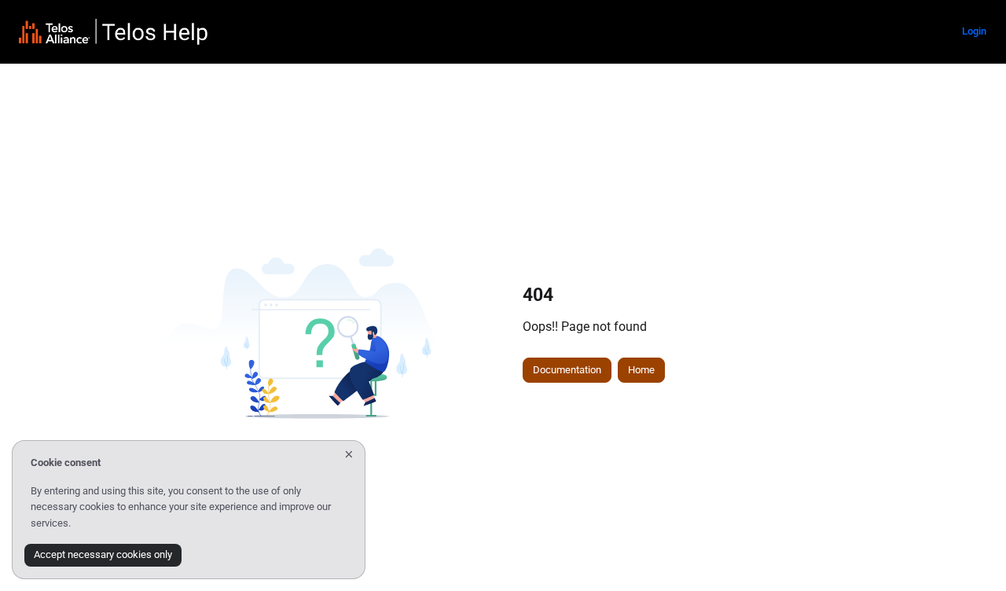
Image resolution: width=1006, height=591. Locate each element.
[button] (970, 551)
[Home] (113, 32)
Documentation (567, 370)
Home (641, 370)
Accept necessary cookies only (103, 554)
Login (974, 31)
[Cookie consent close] (349, 454)
